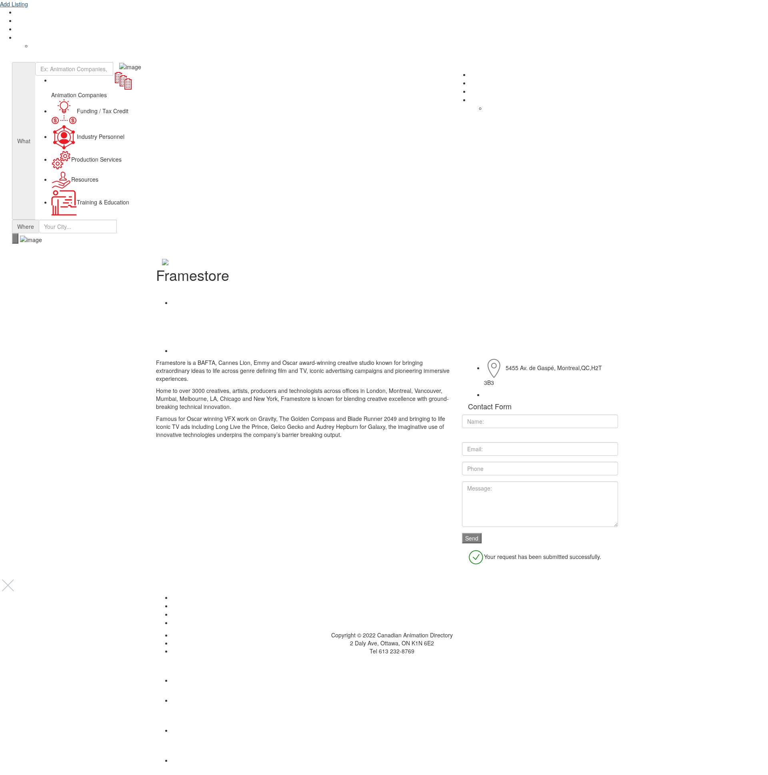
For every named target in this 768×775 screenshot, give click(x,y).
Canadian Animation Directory (44, 58)
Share (184, 302)
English (25, 37)
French (40, 46)
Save (183, 350)
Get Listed (28, 21)
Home (392, 598)
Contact (26, 29)
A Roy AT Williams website (384, 663)
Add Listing (14, 4)
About (24, 12)
